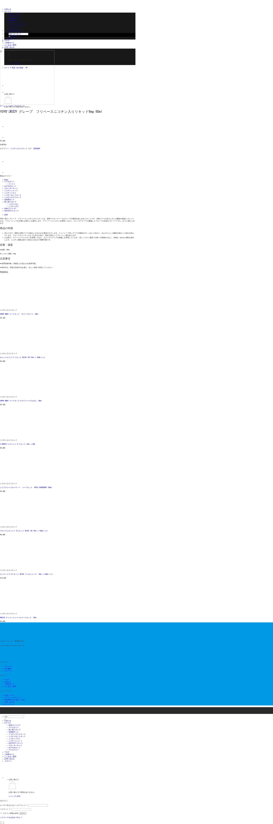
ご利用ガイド (9, 43)
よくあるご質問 (10, 45)
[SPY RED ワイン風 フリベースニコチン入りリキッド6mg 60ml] (9, 126)
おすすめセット (14, 36)
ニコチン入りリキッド (17, 22)
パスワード (5, 809)
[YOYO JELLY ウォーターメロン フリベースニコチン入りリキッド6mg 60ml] (9, 137)
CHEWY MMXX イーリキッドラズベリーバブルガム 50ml (21, 401)
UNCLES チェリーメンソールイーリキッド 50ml (18, 617)
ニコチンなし (14, 204)
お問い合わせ (9, 47)
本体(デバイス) (14, 13)
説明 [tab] (6, 215)
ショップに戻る (14, 796)
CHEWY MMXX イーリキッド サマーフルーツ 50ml (19, 314)
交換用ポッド (13, 20)
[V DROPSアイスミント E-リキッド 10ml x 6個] (13, 436)
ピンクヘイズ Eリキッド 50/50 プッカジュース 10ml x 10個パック (26, 574)
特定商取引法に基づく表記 (14, 700)
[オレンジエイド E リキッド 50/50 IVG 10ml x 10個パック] (13, 350)
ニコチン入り (14, 206)
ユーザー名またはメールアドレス (13, 805)
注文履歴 (7, 668)
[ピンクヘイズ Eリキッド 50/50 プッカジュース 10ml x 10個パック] (13, 566)
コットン (12, 184)
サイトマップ (9, 704)
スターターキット (15, 34)
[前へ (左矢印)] (1, 823)
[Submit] (5, 719)
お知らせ (7, 9)
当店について (9, 695)
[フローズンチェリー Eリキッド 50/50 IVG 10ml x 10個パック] (13, 523)
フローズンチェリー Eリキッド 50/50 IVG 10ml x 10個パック (24, 531)
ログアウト (8, 671)
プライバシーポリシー (12, 697)
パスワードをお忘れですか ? (11, 817)
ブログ (6, 40)
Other (6, 180)
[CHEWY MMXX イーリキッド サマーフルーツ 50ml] (13, 306)
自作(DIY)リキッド (15, 31)
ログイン (23, 813)
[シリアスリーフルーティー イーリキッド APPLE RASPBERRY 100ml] (13, 480)
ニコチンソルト (14, 27)
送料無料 (36, 148)
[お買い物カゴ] (20, 778)
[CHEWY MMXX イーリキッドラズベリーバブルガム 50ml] (13, 393)
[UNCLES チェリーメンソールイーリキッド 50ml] (13, 610)
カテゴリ (7, 11)
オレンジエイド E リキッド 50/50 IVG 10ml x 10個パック (22, 357)
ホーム (2, 106)
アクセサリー (13, 16)
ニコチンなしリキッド (17, 25)
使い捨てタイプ (14, 18)
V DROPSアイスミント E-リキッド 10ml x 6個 (17, 444)
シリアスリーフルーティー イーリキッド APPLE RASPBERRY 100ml (26, 487)
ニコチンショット (15, 29)
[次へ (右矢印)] (3, 823)
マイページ (8, 666)
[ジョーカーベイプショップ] (16, 638)
